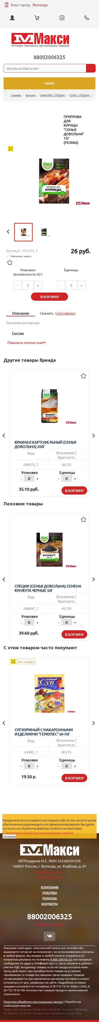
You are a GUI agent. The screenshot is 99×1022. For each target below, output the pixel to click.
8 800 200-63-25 (61, 959)
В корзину (74, 490)
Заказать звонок (49, 924)
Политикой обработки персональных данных (39, 832)
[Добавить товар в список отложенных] (9, 262)
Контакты (49, 904)
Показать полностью (25, 342)
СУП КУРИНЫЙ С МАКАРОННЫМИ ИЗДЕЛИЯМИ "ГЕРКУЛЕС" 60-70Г (44, 732)
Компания (49, 887)
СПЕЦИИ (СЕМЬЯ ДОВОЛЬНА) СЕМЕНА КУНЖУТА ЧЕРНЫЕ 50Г (48, 588)
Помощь (49, 898)
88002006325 (49, 57)
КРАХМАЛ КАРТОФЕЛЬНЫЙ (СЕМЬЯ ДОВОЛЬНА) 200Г (45, 444)
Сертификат (65, 313)
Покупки (49, 893)
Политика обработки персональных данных (33, 1002)
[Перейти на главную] (40, 40)
